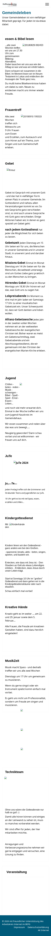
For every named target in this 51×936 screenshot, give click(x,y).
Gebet (9, 163)
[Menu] (47, 4)
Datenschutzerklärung (38, 927)
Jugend (10, 378)
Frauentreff (13, 110)
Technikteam (14, 772)
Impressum (19, 927)
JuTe (8, 456)
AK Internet (43, 930)
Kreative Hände (16, 607)
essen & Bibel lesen (19, 39)
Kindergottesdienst (19, 518)
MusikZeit (12, 661)
